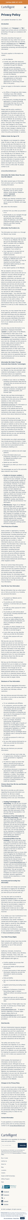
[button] (25, 7)
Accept (22, 1218)
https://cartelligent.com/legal (11, 932)
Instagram (6, 1195)
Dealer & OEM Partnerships (8, 1176)
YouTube (6, 1204)
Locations (3, 1170)
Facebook (6, 1191)
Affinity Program (5, 1179)
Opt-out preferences (8, 1218)
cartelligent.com (11, 43)
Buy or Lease (4, 1158)
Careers (3, 1172)
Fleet (2, 1182)
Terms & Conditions (16, 1153)
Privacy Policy (16, 1218)
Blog (2, 1167)
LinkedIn (6, 1201)
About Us (3, 1164)
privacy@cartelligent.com (8, 171)
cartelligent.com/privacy (8, 404)
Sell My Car (4, 1161)
